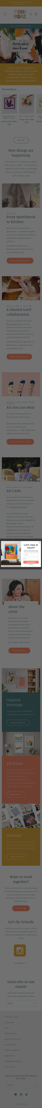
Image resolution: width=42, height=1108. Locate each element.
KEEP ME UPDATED (31, 562)
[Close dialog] (39, 542)
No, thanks (31, 564)
